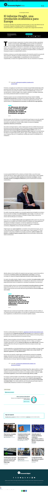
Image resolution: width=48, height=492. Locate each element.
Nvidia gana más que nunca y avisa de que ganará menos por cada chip (10, 460)
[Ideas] (14, 4)
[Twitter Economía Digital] (32, 36)
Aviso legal (15, 480)
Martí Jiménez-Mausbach (11, 33)
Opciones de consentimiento (38, 480)
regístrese (28, 416)
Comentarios (29, 34)
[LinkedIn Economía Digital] (35, 36)
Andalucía (19, 0)
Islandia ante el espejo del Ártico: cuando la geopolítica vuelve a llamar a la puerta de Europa (38, 438)
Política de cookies (21, 480)
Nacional (6, 0)
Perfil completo (27, 399)
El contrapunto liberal (24, 12)
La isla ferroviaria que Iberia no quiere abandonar (37, 459)
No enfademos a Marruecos (22, 458)
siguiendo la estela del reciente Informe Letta (33, 331)
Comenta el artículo (10, 392)
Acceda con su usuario (10, 416)
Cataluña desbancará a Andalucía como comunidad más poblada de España (24, 436)
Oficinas (12, 480)
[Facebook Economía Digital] (28, 36)
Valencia (14, 0)
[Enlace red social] (13, 478)
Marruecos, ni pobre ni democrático (10, 435)
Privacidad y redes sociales (29, 480)
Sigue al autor (26, 401)
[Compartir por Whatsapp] (39, 36)
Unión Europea (7, 389)
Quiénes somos (7, 480)
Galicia (10, 0)
